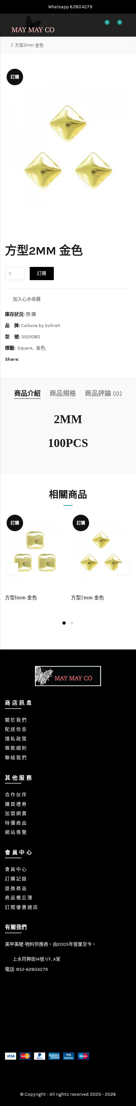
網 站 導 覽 (15, 832)
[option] (35, 562)
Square (24, 348)
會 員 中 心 (15, 869)
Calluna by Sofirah (40, 325)
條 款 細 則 (15, 748)
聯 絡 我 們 (15, 757)
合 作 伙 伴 (15, 794)
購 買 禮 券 (15, 804)
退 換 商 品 (15, 888)
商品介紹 (27, 393)
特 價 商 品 (15, 823)
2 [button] (72, 623)
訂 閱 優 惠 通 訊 (21, 907)
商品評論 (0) (103, 393)
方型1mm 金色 (21, 597)
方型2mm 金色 (29, 45)
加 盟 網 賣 (15, 813)
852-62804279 (32, 969)
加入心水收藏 (27, 299)
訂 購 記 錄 (15, 879)
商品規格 (63, 393)
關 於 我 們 (15, 720)
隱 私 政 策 (15, 739)
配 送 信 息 (15, 729)
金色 (40, 348)
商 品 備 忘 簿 (18, 898)
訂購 (42, 273)
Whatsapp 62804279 (69, 6)
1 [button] (64, 623)
